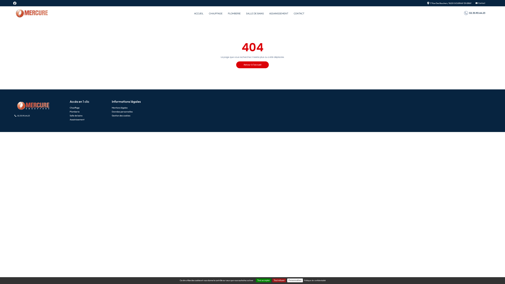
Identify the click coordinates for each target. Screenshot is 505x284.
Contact (299, 13)
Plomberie (234, 13)
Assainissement (278, 13)
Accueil (198, 13)
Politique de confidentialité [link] (315, 280)
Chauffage (216, 13)
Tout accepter (263, 280)
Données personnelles (122, 111)
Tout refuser (279, 280)
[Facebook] (14, 3)
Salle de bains (255, 13)
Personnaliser (295, 280)
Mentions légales (120, 107)
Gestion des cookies (121, 115)
